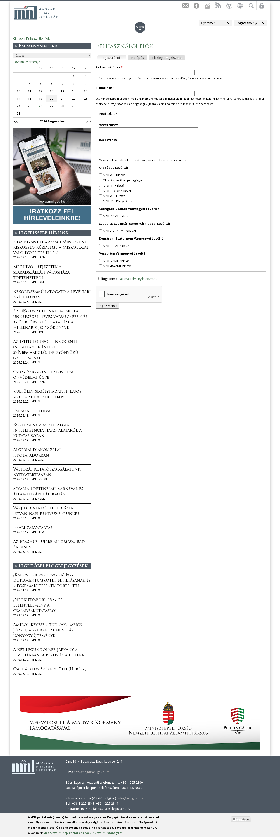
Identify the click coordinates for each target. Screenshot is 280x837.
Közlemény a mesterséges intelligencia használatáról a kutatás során (47, 430)
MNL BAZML (39, 257)
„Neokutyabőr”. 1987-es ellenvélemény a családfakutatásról (37, 605)
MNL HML (38, 332)
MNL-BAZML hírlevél (117, 266)
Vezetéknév (108, 125)
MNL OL (36, 301)
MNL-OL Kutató (114, 196)
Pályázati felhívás (32, 411)
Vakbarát (229, 5)
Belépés (137, 58)
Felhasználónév (109, 67)
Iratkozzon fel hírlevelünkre (185, 5)
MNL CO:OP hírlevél (117, 191)
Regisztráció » (113, 58)
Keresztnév (108, 140)
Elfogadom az (128, 279)
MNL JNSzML (39, 479)
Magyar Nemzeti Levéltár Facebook (196, 5)
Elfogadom (241, 819)
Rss (218, 5)
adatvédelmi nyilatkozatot (138, 279)
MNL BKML (38, 282)
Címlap (18, 38)
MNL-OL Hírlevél (114, 175)
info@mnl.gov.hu (131, 798)
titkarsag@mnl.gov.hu (92, 772)
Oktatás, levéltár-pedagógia (122, 180)
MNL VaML (38, 498)
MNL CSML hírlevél (116, 216)
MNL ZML (37, 459)
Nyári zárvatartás (32, 528)
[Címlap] (36, 13)
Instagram (207, 5)
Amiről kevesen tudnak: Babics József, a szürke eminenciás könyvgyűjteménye (47, 630)
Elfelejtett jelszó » (167, 58)
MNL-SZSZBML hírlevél (119, 231)
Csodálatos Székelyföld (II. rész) (49, 669)
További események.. (28, 62)
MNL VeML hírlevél (116, 261)
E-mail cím (105, 88)
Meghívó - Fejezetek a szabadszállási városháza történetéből (41, 272)
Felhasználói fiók (38, 38)
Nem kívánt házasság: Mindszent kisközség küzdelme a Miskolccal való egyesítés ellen (51, 247)
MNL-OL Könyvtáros (117, 201)
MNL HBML (38, 532)
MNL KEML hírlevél (116, 246)
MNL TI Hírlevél (114, 185)
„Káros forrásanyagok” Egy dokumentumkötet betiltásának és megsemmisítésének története (52, 580)
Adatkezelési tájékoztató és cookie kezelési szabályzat (83, 833)
